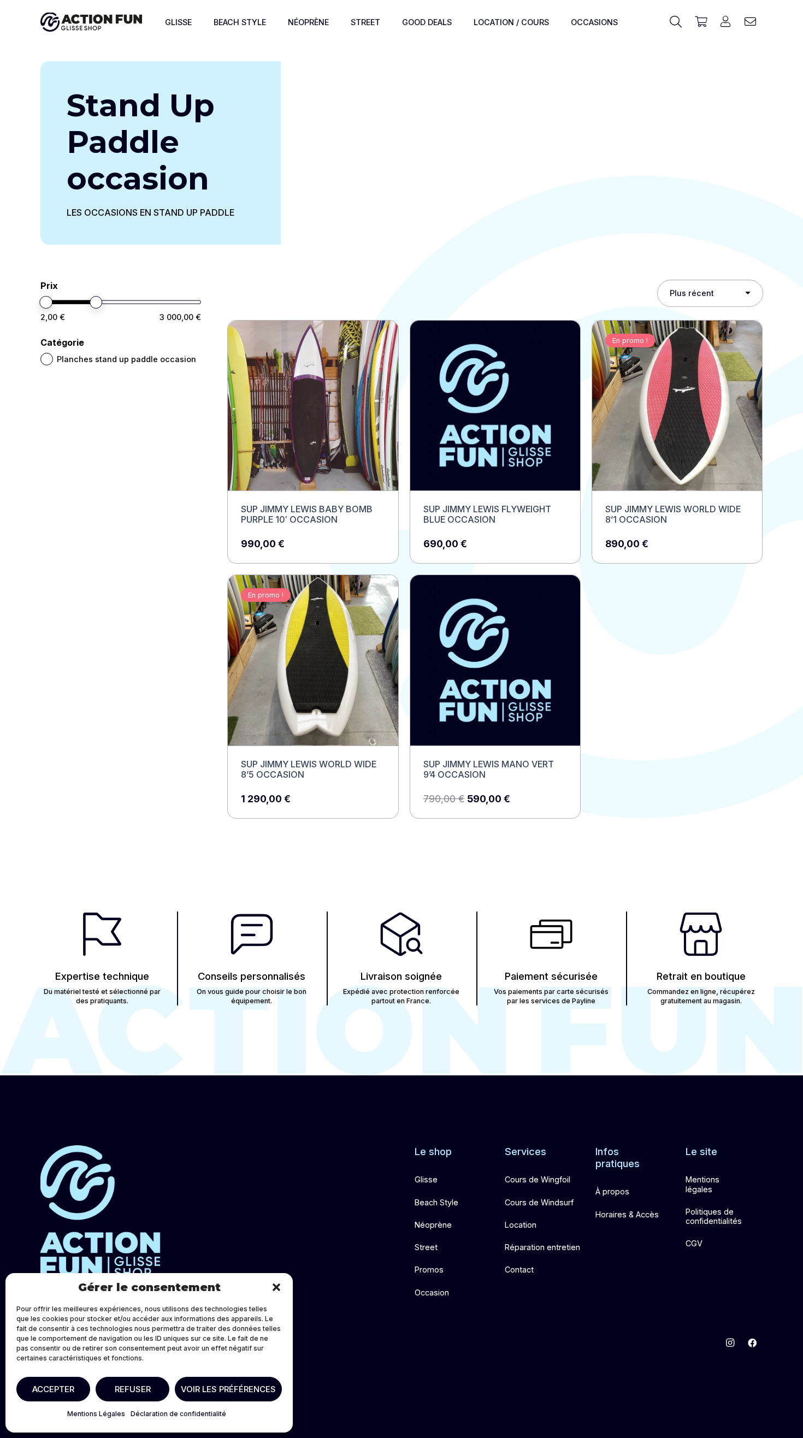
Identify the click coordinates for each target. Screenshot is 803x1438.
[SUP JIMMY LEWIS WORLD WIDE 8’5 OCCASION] (313, 696)
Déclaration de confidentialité (178, 1414)
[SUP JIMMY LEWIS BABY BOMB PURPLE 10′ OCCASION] (313, 442)
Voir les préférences (228, 1389)
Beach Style (436, 1202)
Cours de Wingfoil (537, 1179)
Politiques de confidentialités (714, 1216)
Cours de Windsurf (539, 1202)
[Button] (725, 21)
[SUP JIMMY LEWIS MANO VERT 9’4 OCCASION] (495, 696)
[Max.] (96, 302)
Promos (429, 1269)
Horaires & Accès (627, 1214)
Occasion (432, 1292)
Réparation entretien (542, 1247)
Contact (519, 1269)
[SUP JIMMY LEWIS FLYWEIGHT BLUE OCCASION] (495, 442)
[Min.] (46, 302)
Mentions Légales (96, 1414)
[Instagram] (730, 1343)
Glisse (426, 1179)
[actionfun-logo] (91, 22)
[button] (276, 1287)
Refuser (133, 1389)
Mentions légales (702, 1184)
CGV (694, 1243)
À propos (612, 1191)
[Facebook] (752, 1343)
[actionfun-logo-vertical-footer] (100, 1211)
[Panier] (701, 22)
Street (426, 1247)
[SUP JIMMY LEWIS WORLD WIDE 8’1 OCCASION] (677, 442)
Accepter (53, 1389)
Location (520, 1224)
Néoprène (433, 1224)
